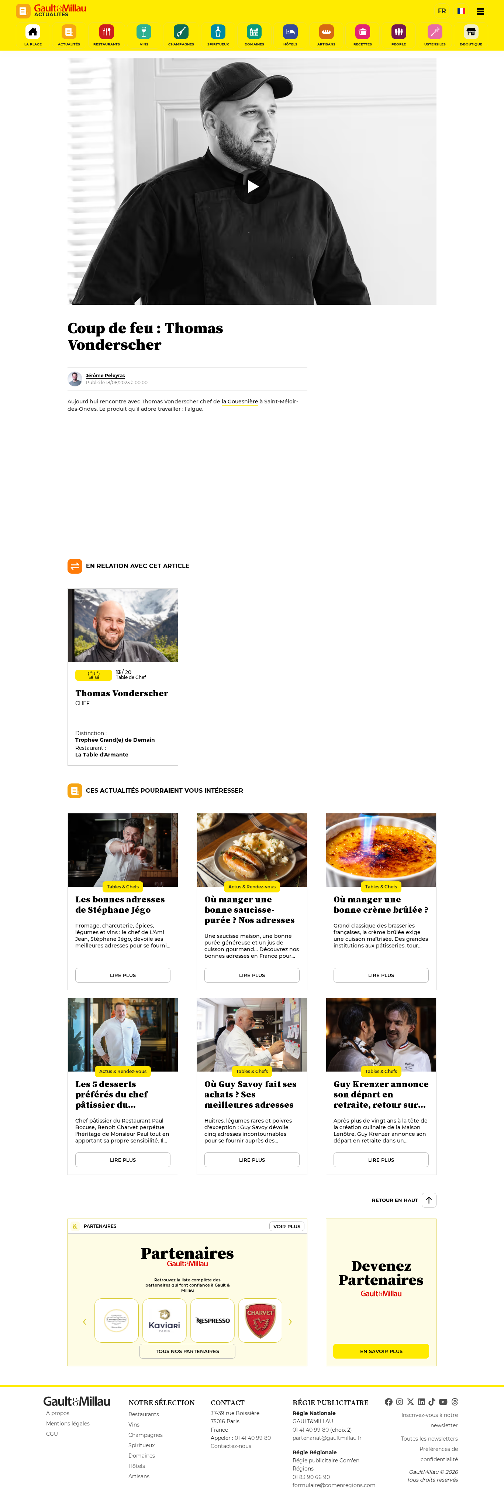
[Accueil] (60, 8)
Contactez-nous (231, 1446)
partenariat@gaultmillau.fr (327, 1438)
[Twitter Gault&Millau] (410, 1402)
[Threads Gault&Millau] (454, 1402)
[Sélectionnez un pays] (461, 11)
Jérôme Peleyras (105, 375)
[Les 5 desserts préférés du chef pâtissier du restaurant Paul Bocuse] (123, 1086)
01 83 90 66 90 (311, 1477)
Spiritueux (141, 1445)
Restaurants (143, 1414)
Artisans (138, 1476)
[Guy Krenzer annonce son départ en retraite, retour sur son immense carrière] (381, 1086)
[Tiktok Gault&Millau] (431, 1402)
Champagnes (145, 1435)
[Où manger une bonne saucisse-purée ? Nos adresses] (252, 902)
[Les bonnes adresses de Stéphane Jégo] (123, 902)
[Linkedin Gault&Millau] (421, 1402)
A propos (57, 1413)
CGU (52, 1434)
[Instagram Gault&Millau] (399, 1402)
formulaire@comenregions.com (334, 1485)
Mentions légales (68, 1423)
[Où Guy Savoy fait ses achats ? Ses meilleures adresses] (252, 1086)
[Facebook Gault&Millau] (389, 1402)
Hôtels (136, 1466)
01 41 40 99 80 (253, 1438)
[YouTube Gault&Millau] (443, 1402)
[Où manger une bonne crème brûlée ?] (381, 902)
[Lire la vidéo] (252, 186)
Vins (133, 1424)
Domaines (141, 1455)
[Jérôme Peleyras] (75, 379)
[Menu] (480, 11)
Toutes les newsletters (429, 1438)
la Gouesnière (240, 401)
